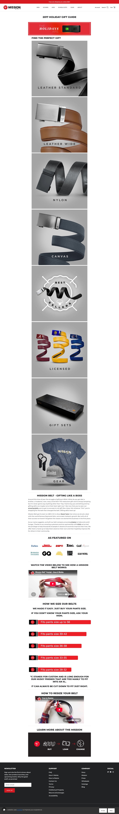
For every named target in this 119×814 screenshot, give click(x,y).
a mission (73, 522)
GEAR (72, 7)
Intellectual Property (56, 790)
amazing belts (33, 508)
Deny (111, 810)
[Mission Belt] (11, 7)
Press (83, 778)
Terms (51, 784)
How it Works (53, 775)
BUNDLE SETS (62, 7)
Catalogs (85, 784)
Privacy (51, 787)
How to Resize (54, 778)
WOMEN (45, 7)
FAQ (50, 772)
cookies (19, 810)
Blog (83, 787)
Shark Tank (65, 514)
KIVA (79, 524)
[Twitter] (108, 772)
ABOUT (80, 7)
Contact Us (53, 781)
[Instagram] (113, 772)
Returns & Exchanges (56, 793)
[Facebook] (110, 772)
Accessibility (53, 796)
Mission (84, 775)
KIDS (53, 7)
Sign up (10, 790)
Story (83, 772)
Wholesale (85, 781)
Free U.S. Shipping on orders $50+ (59, 2)
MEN (38, 7)
